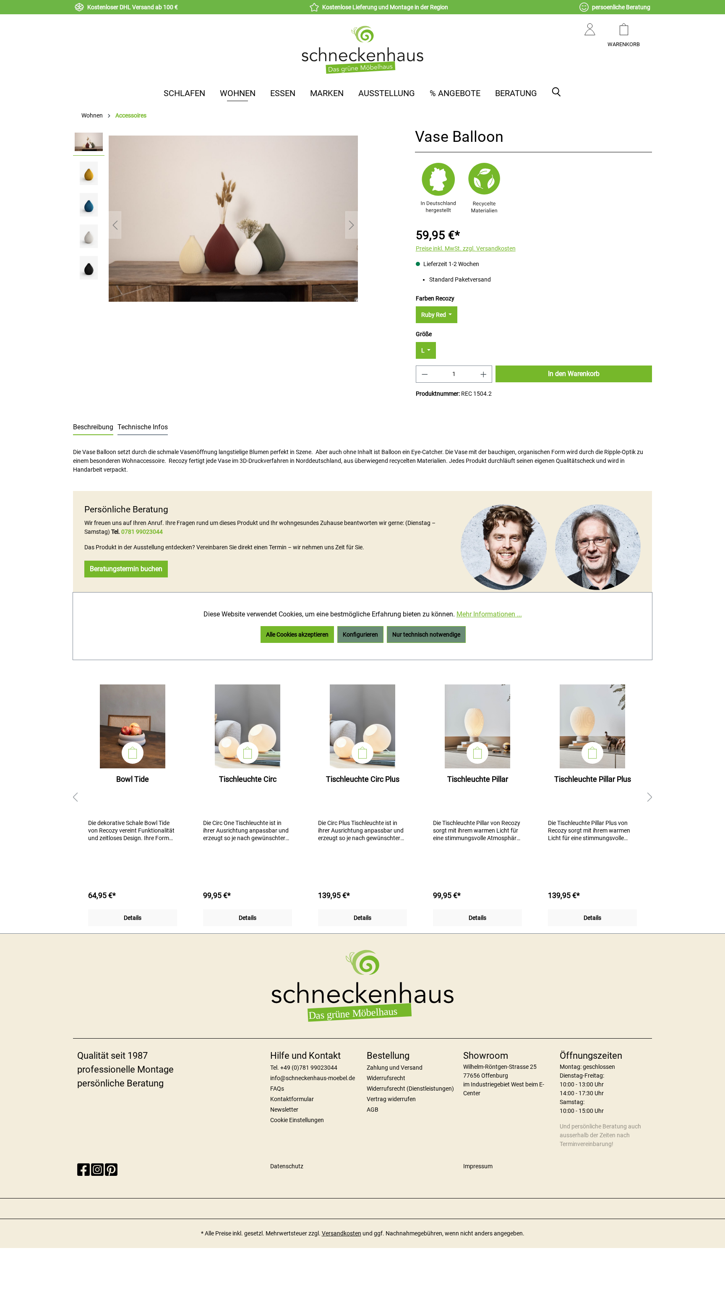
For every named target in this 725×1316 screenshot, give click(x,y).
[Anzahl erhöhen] (484, 374)
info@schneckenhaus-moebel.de (312, 1078)
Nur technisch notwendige (426, 634)
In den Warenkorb (574, 374)
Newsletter (284, 1109)
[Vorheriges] (115, 225)
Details (132, 917)
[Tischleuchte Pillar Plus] (592, 726)
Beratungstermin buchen (126, 569)
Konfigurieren (360, 634)
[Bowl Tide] (132, 726)
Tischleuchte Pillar (477, 779)
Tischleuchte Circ (247, 779)
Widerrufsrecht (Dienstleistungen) (410, 1088)
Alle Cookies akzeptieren (297, 634)
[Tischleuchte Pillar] (477, 726)
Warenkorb (624, 44)
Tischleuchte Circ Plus (362, 779)
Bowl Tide (132, 779)
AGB (372, 1109)
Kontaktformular (292, 1099)
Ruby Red (434, 314)
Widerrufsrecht (386, 1078)
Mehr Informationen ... (489, 614)
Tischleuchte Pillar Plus (592, 779)
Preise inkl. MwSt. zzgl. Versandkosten (466, 248)
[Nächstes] (351, 225)
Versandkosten (341, 1233)
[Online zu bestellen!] (132, 753)
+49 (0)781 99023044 (308, 1067)
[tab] (93, 427)
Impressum (478, 1166)
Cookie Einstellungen (297, 1120)
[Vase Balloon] (233, 219)
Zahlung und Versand (394, 1067)
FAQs (277, 1088)
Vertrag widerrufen (391, 1099)
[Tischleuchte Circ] (247, 726)
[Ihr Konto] (589, 37)
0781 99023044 (142, 531)
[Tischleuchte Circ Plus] (362, 726)
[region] (215, 224)
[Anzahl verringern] (424, 374)
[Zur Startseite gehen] (362, 49)
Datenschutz (286, 1166)
